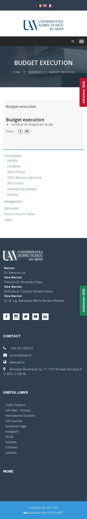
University (35, 72)
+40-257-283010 (21, 348)
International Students (20, 416)
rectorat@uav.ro (20, 355)
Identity (12, 160)
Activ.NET (57, 513)
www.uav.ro (17, 362)
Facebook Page (15, 426)
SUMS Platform (15, 405)
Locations (14, 166)
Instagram (12, 431)
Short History (16, 172)
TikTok (9, 437)
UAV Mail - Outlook (18, 410)
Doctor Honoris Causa (19, 214)
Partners (13, 195)
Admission (11, 208)
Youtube (11, 442)
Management (13, 201)
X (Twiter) (11, 447)
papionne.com (37, 513)
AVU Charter (15, 183)
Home (16, 72)
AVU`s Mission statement (24, 178)
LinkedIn (10, 453)
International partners (22, 189)
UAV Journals (13, 421)
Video (8, 220)
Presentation (13, 156)
